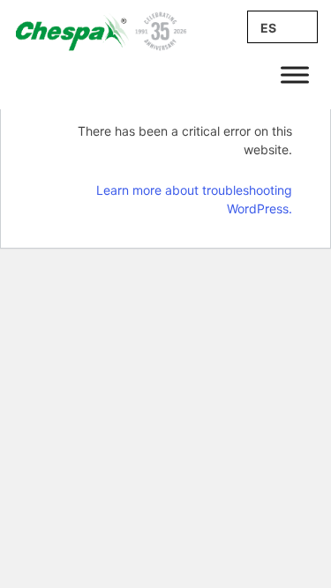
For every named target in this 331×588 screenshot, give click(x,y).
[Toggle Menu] (295, 74)
